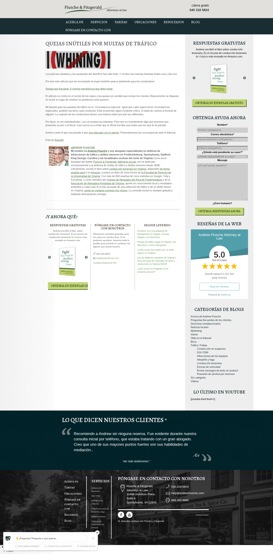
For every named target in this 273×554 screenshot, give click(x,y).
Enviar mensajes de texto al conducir (217, 370)
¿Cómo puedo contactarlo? (28, 546)
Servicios (99, 22)
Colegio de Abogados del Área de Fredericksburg (134, 179)
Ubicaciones (145, 22)
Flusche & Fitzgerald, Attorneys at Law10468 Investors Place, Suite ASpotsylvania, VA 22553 (141, 494)
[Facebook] (121, 515)
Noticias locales (200, 327)
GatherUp (226, 294)
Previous (49, 257)
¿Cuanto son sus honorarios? (59, 546)
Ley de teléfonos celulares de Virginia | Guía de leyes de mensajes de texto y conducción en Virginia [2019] (156, 260)
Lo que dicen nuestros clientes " (114, 420)
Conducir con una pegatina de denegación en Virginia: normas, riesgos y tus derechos (153, 234)
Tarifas (121, 22)
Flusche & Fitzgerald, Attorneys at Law (114, 161)
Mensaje (222, 160)
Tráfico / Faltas (199, 345)
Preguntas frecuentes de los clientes (211, 320)
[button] (8, 538)
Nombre (222, 124)
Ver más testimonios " (136, 461)
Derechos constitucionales (205, 323)
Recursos (71, 515)
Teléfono (222, 143)
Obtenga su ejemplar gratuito (75, 286)
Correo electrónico (222, 134)
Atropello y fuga (206, 359)
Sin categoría (198, 377)
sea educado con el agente (104, 132)
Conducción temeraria (209, 363)
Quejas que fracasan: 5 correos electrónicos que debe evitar (79, 88)
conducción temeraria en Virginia (127, 169)
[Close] (97, 532)
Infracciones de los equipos (212, 356)
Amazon (95, 172)
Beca (194, 341)
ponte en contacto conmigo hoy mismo (105, 190)
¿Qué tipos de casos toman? (92, 546)
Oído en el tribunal (201, 338)
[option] (139, 550)
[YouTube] (129, 515)
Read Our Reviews (219, 286)
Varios (194, 334)
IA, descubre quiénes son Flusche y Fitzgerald (141, 521)
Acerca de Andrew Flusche (206, 316)
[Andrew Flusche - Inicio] (95, 9)
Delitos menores (98, 517)
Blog (195, 22)
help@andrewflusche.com (107, 258)
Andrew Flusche (83, 148)
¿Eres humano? (222, 203)
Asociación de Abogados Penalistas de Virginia (97, 183)
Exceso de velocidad (208, 367)
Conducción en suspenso (211, 348)
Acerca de (74, 22)
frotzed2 (59, 140)
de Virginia (76, 237)
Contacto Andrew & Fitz (104, 263)
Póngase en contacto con (88, 30)
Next (86, 257)
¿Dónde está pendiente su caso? (222, 152)
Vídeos (195, 381)
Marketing (196, 330)
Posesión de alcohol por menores (216, 374)
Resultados (174, 22)
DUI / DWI (202, 352)
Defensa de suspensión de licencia (97, 524)
